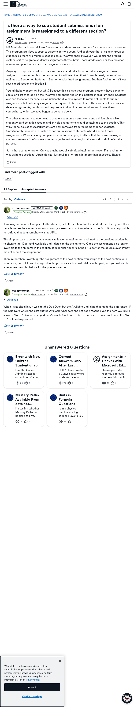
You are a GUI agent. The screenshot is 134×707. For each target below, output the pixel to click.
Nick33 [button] (19, 38)
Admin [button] (8, 179)
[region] (32, 681)
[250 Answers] (66, 208)
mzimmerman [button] (20, 208)
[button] (9, 40)
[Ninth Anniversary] (61, 208)
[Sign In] (129, 4)
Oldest (19, 200)
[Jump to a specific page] (128, 199)
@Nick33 (12, 217)
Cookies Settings (32, 696)
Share (11, 162)
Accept (32, 687)
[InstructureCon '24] (56, 208)
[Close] (60, 661)
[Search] (123, 4)
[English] (18, 4)
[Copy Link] (62, 42)
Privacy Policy (33, 679)
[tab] (10, 189)
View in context (13, 273)
